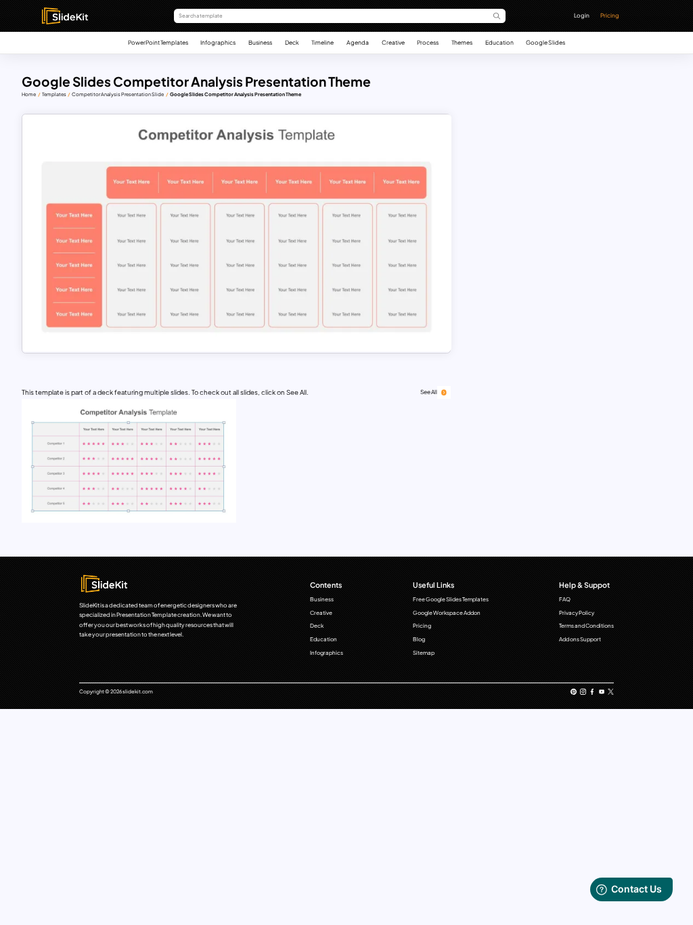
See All (428, 391)
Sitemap (423, 652)
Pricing (609, 15)
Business (260, 42)
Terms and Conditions (586, 625)
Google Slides (545, 42)
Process (428, 42)
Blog (419, 639)
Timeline (322, 42)
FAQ (565, 599)
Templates (54, 94)
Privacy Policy (576, 612)
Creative (393, 42)
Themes (461, 42)
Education (499, 42)
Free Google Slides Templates (451, 599)
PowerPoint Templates (158, 42)
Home (29, 94)
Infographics (218, 42)
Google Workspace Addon (446, 612)
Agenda (357, 42)
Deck (292, 42)
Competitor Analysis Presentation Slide (118, 94)
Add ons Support (580, 639)
